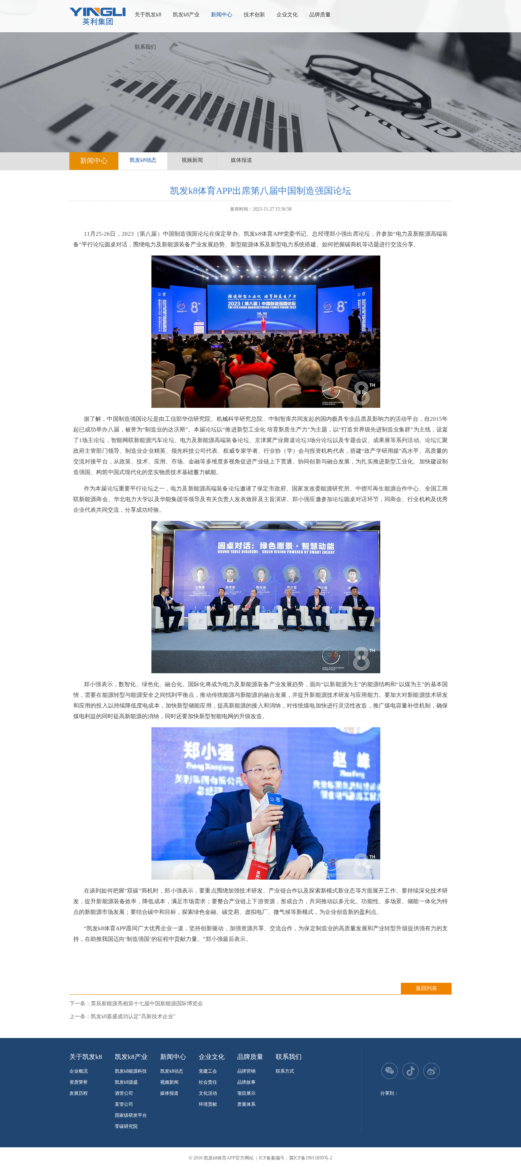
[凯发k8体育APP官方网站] (97, 16)
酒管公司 (124, 1093)
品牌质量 (320, 15)
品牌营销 (246, 1071)
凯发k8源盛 (126, 1082)
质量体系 (246, 1104)
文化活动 (208, 1093)
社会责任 (208, 1082)
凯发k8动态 (143, 160)
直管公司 (124, 1104)
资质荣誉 (78, 1082)
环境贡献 (208, 1104)
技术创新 (254, 15)
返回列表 (426, 988)
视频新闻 (192, 160)
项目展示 (246, 1093)
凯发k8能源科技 (131, 1071)
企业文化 (287, 15)
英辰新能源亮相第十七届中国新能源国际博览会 (147, 1003)
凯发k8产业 (186, 15)
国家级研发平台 (131, 1115)
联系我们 (145, 47)
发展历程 (78, 1093)
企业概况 (78, 1071)
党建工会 (208, 1071)
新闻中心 (221, 15)
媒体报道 (241, 160)
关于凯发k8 (148, 15)
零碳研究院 (126, 1126)
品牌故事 (246, 1082)
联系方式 (285, 1071)
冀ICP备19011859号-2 (310, 1158)
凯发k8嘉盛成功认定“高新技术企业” (133, 1016)
